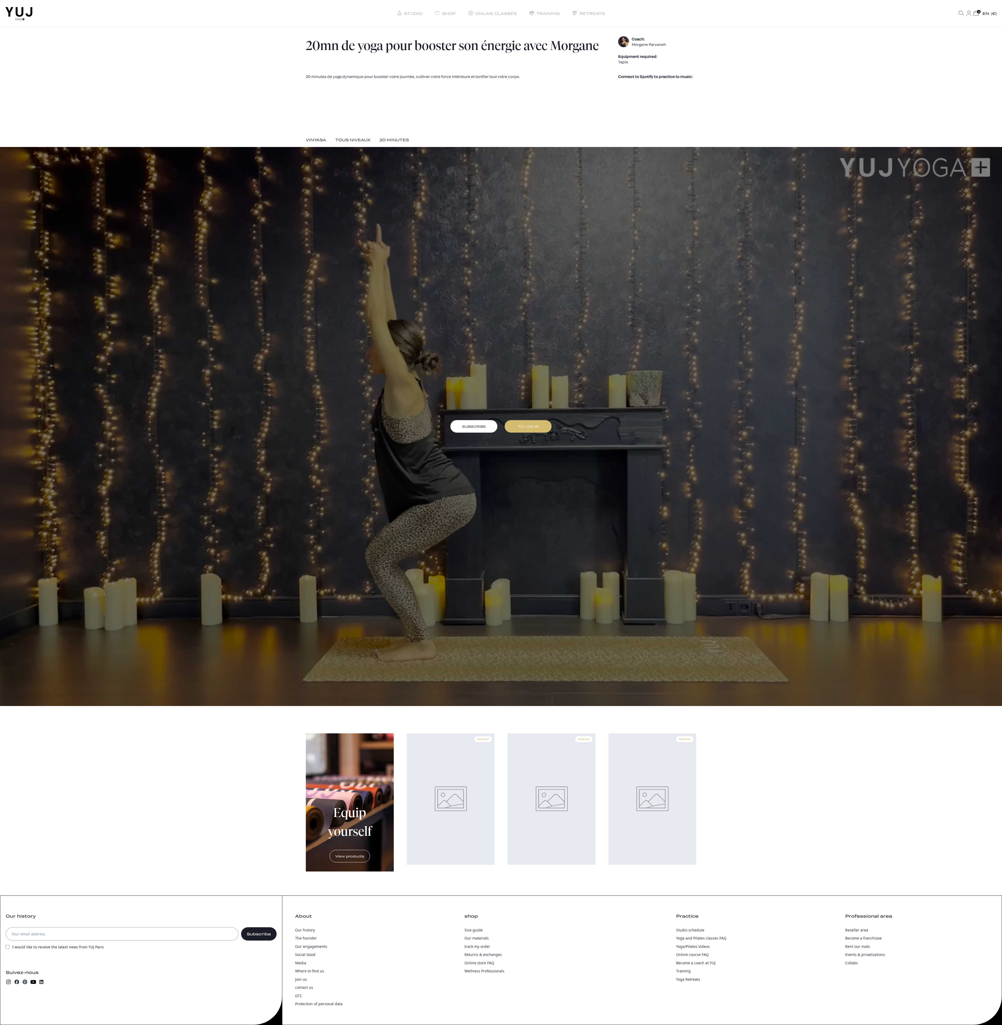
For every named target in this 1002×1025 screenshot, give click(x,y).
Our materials (476, 938)
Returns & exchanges (483, 954)
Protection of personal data (319, 1003)
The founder (306, 938)
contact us (304, 987)
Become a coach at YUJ (695, 962)
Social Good (305, 954)
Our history (305, 930)
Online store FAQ (479, 962)
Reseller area (856, 930)
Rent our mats (857, 946)
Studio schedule (690, 930)
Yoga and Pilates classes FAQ (701, 938)
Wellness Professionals (484, 970)
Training (683, 970)
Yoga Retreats (688, 979)
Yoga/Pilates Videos (693, 946)
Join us (301, 979)
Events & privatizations (865, 954)
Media (300, 962)
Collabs (851, 962)
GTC (298, 995)
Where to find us (309, 970)
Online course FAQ (692, 954)
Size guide (473, 930)
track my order (477, 946)
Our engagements (311, 946)
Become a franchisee (863, 938)
